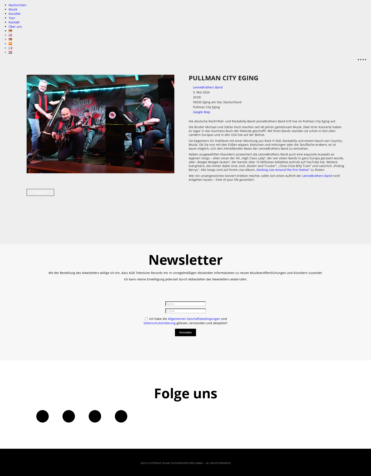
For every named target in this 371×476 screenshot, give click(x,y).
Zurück (40, 192)
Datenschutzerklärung (160, 323)
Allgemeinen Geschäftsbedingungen (194, 319)
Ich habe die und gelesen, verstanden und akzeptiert (185, 321)
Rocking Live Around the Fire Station (283, 170)
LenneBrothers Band (208, 87)
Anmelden (185, 332)
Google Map (201, 112)
